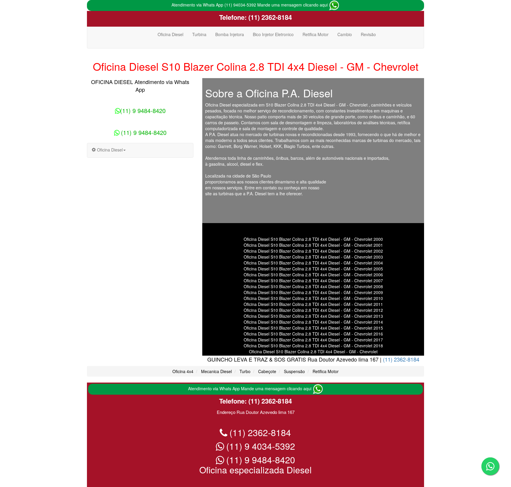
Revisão (368, 34)
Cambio (344, 34)
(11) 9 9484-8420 (143, 110)
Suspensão (294, 371)
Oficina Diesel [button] (109, 150)
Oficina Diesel (170, 34)
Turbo (245, 371)
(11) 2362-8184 (269, 17)
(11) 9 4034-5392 (259, 446)
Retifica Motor (316, 34)
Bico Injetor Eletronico (273, 34)
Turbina (199, 34)
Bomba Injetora (229, 34)
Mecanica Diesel (216, 371)
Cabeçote (267, 371)
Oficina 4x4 (182, 371)
